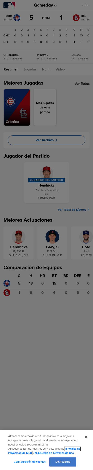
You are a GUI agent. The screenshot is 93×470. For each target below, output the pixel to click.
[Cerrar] (86, 437)
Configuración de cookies (30, 461)
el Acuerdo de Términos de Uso (54, 453)
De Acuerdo (62, 461)
